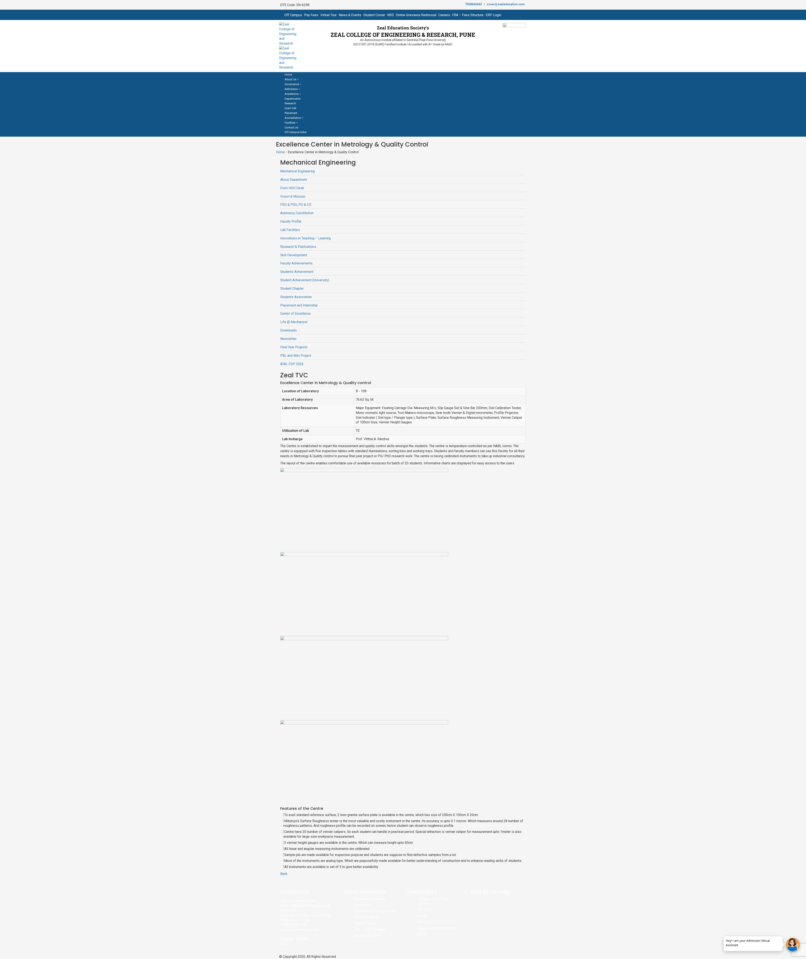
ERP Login (493, 15)
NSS (390, 15)
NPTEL (422, 934)
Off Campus (293, 15)
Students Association (296, 297)
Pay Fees (311, 15)
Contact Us (291, 127)
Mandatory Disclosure (370, 899)
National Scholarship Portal (437, 928)
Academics (292, 93)
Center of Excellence (295, 314)
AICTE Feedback (366, 917)
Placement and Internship (299, 305)
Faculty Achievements (296, 263)
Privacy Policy (364, 923)
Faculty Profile (290, 221)
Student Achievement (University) (304, 280)
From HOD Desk (292, 188)
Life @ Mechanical (293, 322)
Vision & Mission (292, 196)
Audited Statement (367, 935)
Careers (444, 15)
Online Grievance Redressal (416, 15)
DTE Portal (425, 910)
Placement (291, 113)
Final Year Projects (293, 347)
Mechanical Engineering (297, 171)
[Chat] (793, 944)
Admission (291, 89)
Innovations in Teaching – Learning (305, 238)
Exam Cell (290, 108)
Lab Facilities (290, 230)
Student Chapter (292, 289)
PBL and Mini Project (295, 356)
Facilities (290, 122)
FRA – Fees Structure (468, 15)
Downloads (288, 330)
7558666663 (473, 4)
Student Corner (374, 15)
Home (288, 74)
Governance (292, 84)
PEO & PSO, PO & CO (295, 205)
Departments (292, 98)
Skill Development (293, 255)
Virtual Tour (328, 15)
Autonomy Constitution (296, 213)
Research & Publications (298, 247)
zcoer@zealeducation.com (506, 4)
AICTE (421, 916)
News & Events (350, 15)
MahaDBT (424, 922)
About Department (293, 180)
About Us (291, 79)
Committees (363, 905)
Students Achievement (296, 272)
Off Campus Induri (296, 132)
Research (290, 103)
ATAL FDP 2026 (292, 364)
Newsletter (288, 339)
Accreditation (293, 117)
